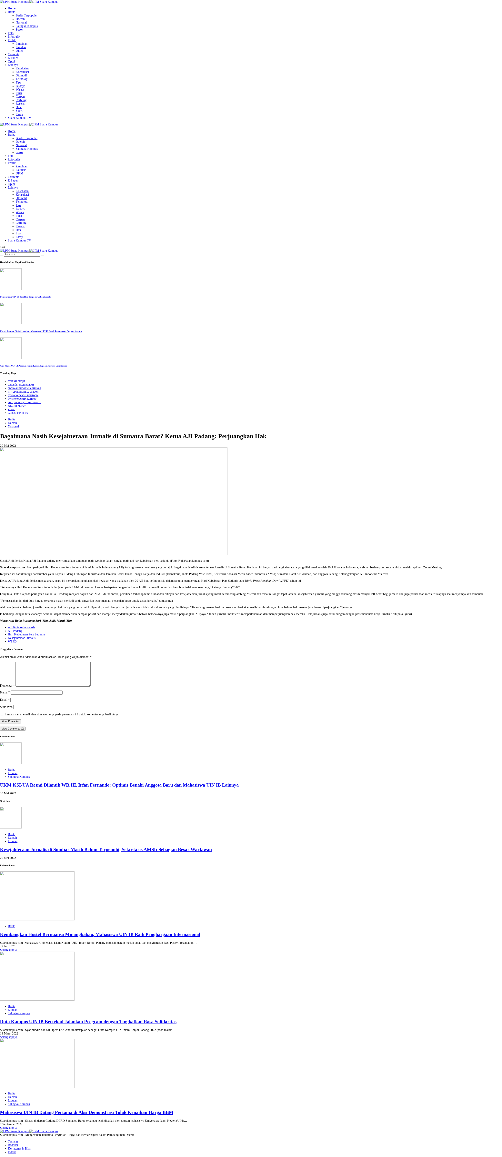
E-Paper (13, 57)
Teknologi (22, 79)
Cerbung (21, 100)
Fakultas (21, 47)
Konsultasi (22, 72)
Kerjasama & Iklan (19, 1148)
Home (11, 8)
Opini (11, 61)
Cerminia (13, 54)
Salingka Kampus (27, 26)
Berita (11, 12)
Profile (12, 40)
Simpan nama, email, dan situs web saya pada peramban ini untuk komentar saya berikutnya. (62, 714)
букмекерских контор (22, 398)
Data (19, 107)
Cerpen (20, 96)
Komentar (7, 685)
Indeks (12, 1152)
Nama (5, 692)
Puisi (19, 93)
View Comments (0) (13, 728)
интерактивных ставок (23, 391)
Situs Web (6, 707)
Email (5, 699)
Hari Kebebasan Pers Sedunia (26, 634)
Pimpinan (21, 43)
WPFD (12, 641)
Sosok (19, 29)
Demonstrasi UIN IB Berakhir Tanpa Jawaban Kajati (25, 297)
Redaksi (13, 1145)
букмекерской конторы (23, 395)
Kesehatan (22, 68)
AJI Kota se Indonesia (21, 627)
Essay (19, 114)
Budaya (20, 86)
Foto (11, 33)
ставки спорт (16, 381)
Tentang (13, 1141)
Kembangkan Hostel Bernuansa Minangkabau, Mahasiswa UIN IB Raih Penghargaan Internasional (100, 934)
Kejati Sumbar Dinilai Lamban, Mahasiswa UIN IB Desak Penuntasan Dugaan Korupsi (41, 331)
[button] (2, 247)
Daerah (20, 19)
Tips (18, 82)
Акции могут (17, 405)
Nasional (21, 22)
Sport (19, 110)
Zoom (11, 409)
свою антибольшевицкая (24, 388)
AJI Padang (15, 630)
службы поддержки (21, 384)
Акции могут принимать (24, 402)
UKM (19, 50)
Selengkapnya (8, 949)
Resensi (20, 103)
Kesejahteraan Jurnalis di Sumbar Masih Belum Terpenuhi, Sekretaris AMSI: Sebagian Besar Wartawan (106, 849)
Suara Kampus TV (19, 117)
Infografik (14, 36)
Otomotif (21, 75)
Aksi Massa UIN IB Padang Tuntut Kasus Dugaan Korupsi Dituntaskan (33, 366)
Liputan (12, 773)
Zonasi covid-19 (18, 412)
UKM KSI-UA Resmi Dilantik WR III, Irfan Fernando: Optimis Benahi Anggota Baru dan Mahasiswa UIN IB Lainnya (119, 785)
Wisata (20, 89)
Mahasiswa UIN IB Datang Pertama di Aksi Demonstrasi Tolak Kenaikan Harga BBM (86, 1112)
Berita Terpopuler (26, 15)
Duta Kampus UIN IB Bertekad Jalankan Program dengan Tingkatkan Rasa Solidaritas (88, 1021)
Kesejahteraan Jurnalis (21, 638)
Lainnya (13, 64)
